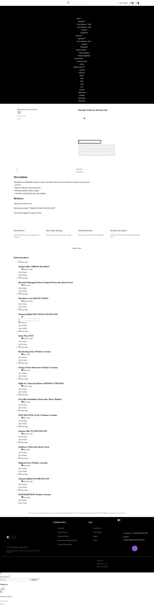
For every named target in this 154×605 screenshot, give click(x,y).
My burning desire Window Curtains (34, 351)
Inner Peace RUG (26, 336)
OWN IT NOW (28, 386)
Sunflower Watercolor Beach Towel (33, 447)
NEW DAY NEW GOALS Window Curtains (37, 415)
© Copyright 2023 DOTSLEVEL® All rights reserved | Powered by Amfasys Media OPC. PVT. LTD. (37, 564)
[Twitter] (128, 548)
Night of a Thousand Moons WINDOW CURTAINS (41, 383)
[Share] (5, 601)
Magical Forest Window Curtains (33, 463)
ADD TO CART (28, 269)
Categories (79, 14)
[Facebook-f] (121, 548)
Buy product (27, 497)
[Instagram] (135, 548)
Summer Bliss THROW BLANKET (33, 266)
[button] (22, 272)
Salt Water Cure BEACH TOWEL (33, 298)
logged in (26, 213)
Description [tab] (79, 169)
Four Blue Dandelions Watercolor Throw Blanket (40, 399)
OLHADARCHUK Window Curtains (34, 494)
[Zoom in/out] (1, 601)
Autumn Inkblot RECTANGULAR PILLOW (38, 314)
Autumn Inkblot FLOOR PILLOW (33, 479)
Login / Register (123, 3)
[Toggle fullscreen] (3, 601)
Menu (79, 11)
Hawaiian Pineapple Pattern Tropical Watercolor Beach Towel (45, 282)
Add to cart (97, 147)
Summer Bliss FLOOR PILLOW (32, 431)
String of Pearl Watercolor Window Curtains (38, 367)
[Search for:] (15, 580)
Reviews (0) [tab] (79, 172)
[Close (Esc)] (7, 601)
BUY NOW (27, 285)
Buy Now (96, 153)
